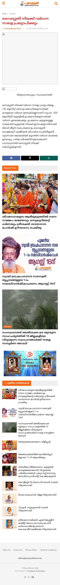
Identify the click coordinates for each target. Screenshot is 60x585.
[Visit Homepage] (30, 4)
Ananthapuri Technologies (36, 571)
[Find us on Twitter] (29, 577)
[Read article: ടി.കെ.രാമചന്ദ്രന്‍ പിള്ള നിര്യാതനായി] (9, 498)
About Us (6, 550)
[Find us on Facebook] (25, 577)
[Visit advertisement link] (30, 363)
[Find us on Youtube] (32, 577)
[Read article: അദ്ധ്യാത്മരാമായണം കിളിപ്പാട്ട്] (9, 445)
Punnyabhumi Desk (13, 29)
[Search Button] (56, 3)
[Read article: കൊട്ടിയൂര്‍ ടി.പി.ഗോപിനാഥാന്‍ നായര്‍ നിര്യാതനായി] (9, 486)
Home (4, 14)
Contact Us (17, 550)
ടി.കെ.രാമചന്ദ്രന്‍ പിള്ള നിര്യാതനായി (37, 495)
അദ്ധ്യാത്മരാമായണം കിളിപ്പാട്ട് (34, 442)
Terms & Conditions (48, 550)
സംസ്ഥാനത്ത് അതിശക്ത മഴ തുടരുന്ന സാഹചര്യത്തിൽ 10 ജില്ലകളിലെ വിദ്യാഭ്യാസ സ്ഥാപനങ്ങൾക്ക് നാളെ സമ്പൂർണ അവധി (36, 429)
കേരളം (12, 14)
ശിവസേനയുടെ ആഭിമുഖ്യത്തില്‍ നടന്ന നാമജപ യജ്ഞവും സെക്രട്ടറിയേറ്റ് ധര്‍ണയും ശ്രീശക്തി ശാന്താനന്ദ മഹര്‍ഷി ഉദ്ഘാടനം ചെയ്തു (36, 396)
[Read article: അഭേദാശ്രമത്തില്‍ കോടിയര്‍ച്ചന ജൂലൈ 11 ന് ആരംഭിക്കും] (9, 458)
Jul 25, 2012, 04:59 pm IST (37, 29)
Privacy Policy (31, 550)
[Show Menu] (3, 3)
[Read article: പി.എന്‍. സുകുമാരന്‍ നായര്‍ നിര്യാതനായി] (9, 511)
